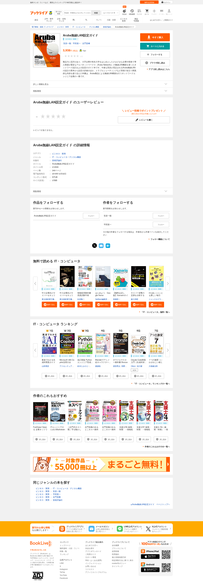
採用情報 (115, 551)
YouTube (63, 575)
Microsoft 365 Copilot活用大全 (67, 361)
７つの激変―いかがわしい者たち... (155, 362)
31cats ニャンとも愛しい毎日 (156, 294)
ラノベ (99, 19)
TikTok (62, 572)
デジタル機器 (75, 157)
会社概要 (115, 545)
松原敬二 (81, 299)
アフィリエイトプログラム (96, 572)
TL (86, 19)
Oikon (133, 366)
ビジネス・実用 (59, 153)
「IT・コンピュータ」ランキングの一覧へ (151, 383)
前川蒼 (139, 366)
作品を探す (89, 548)
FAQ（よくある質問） (94, 560)
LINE (62, 563)
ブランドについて (119, 548)
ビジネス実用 (123, 19)
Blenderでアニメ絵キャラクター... (103, 361)
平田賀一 (77, 43)
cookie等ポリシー (119, 563)
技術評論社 (57, 160)
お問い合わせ (90, 566)
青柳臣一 (116, 299)
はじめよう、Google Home (102, 294)
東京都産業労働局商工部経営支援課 (56, 299)
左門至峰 (86, 43)
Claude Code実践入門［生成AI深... (138, 361)
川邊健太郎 (153, 366)
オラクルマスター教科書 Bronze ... (120, 362)
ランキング (64, 554)
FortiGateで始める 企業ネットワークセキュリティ (40, 431)
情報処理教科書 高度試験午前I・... (84, 295)
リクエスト (89, 569)
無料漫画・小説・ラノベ (69, 548)
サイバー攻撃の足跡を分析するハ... (137, 295)
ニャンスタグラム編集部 (158, 299)
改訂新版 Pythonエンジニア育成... (85, 361)
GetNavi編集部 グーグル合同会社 (108, 299)
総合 (36, 19)
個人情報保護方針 (119, 557)
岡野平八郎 (126, 366)
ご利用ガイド (168, 20)
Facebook (64, 578)
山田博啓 (45, 366)
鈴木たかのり (82, 366)
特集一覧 (63, 551)
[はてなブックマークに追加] (108, 247)
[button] (49, 304)
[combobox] (77, 12)
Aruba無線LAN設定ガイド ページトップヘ (150, 504)
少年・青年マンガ (48, 19)
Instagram (64, 569)
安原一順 (67, 43)
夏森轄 (98, 366)
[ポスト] (94, 245)
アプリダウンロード (93, 551)
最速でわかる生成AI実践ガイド (48, 361)
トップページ (65, 545)
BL (74, 19)
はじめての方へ (155, 20)
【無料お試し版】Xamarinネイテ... (120, 295)
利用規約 (115, 554)
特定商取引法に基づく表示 (122, 560)
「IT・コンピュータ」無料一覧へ (155, 312)
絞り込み (59, 13)
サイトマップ (117, 566)
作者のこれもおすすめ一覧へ (157, 446)
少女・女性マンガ (61, 19)
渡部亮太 (116, 366)
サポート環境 (90, 557)
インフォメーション (93, 563)
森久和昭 (134, 299)
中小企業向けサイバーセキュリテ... (48, 295)
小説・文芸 (111, 19)
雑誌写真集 (136, 19)
